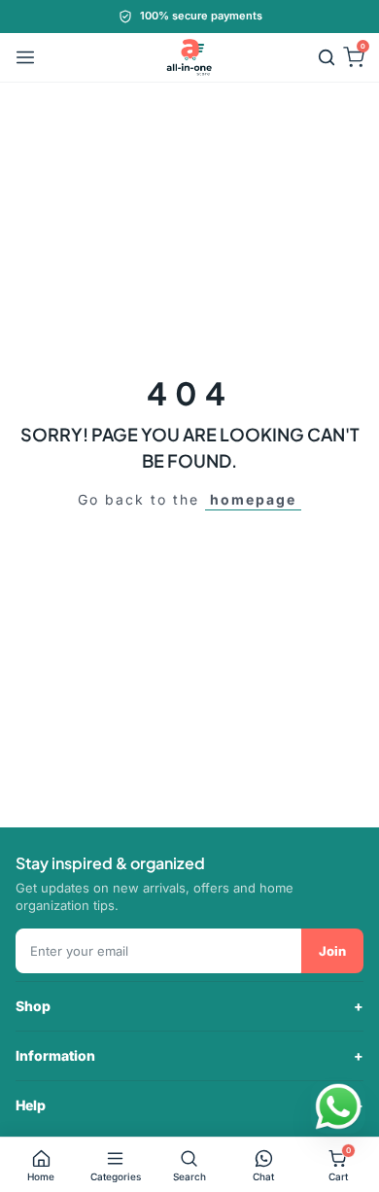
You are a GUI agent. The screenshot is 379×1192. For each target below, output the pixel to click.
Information (55, 1055)
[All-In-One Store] (189, 57)
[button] (326, 57)
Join (332, 951)
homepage (253, 499)
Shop (33, 1006)
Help (31, 1105)
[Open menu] (25, 57)
